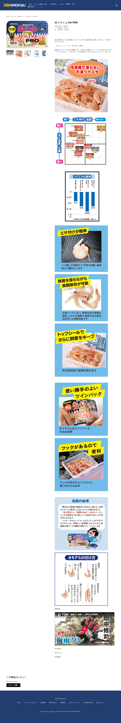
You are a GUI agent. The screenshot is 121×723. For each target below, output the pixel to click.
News (73, 4)
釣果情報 (67, 4)
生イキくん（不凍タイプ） (18, 16)
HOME (30, 4)
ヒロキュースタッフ (74, 702)
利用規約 (62, 702)
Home (8, 16)
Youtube (61, 4)
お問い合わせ (53, 702)
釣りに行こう (100, 702)
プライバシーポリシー (30, 702)
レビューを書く (13, 685)
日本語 (32, 6)
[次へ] (47, 53)
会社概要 (43, 702)
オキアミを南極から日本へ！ (41, 4)
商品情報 (53, 4)
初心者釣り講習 (88, 702)
